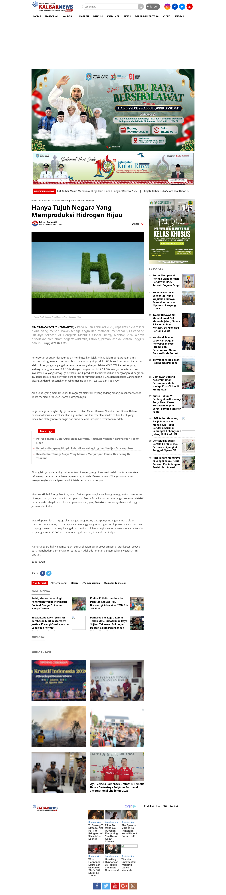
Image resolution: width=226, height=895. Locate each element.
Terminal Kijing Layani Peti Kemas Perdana (166, 361)
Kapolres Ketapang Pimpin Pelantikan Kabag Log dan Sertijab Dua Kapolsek (84, 448)
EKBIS (127, 16)
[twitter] (182, 7)
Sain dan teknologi (85, 200)
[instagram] (167, 7)
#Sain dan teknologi (114, 582)
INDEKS (179, 16)
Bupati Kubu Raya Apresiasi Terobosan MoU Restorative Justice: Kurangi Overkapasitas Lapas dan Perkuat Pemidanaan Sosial (50, 624)
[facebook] (175, 7)
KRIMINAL (113, 16)
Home (34, 200)
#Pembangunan (91, 582)
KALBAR (67, 16)
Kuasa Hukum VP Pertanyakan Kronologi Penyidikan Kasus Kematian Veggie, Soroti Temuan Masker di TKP (167, 404)
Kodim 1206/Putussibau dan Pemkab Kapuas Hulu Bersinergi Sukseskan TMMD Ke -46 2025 (109, 603)
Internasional (45, 200)
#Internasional (58, 582)
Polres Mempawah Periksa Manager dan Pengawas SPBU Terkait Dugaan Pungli (166, 280)
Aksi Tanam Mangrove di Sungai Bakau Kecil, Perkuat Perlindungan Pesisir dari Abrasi (166, 462)
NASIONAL (51, 16)
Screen (153, 6)
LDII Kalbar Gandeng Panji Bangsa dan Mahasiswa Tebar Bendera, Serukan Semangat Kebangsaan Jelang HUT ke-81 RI (167, 426)
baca (136, 223)
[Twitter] (49, 573)
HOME (37, 16)
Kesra (56, 200)
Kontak (174, 806)
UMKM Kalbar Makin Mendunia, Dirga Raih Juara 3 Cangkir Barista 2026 (73, 191)
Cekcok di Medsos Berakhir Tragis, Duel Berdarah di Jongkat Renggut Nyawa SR (165, 445)
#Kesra (75, 582)
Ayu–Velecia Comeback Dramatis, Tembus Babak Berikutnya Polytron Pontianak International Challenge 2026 (117, 787)
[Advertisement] (113, 43)
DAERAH (84, 16)
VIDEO (166, 16)
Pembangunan (68, 200)
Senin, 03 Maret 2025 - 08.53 (50, 224)
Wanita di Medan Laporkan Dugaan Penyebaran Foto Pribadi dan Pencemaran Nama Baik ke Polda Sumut (165, 345)
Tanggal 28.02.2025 (54, 343)
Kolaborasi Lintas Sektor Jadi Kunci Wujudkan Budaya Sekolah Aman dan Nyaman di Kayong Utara (164, 300)
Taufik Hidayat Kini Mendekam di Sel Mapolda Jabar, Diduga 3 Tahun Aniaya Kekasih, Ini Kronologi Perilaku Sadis (166, 323)
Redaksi (149, 806)
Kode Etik (161, 806)
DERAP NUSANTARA (147, 16)
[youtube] (189, 7)
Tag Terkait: (40, 582)
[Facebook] (42, 573)
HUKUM (98, 16)
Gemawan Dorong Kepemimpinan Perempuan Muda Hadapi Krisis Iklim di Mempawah (166, 383)
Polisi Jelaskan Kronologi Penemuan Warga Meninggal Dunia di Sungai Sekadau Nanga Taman (49, 603)
